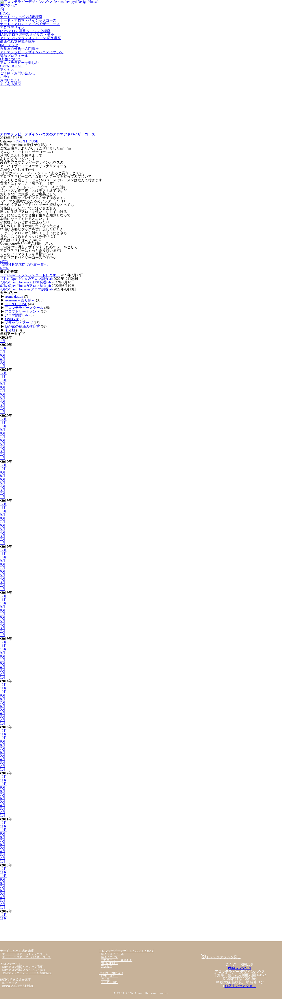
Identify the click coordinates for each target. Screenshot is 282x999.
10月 (3, 380)
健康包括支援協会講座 (17, 41)
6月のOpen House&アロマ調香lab (25, 286)
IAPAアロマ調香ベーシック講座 (25, 31)
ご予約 (5, 77)
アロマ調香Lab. (17, 315)
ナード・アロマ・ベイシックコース (28, 20)
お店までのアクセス (240, 986)
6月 (2, 355)
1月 (2, 366)
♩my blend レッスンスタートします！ (30, 275)
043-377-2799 (241, 968)
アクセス (11, 5)
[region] (141, 109)
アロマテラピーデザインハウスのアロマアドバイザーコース (47, 134)
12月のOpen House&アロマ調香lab (26, 279)
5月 (2, 398)
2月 (2, 408)
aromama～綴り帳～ (20, 300)
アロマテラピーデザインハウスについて (31, 52)
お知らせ (12, 319)
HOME (5, 13)
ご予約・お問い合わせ (17, 73)
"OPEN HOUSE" (24, 264)
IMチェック (9, 45)
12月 (3, 348)
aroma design (14, 296)
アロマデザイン (12, 27)
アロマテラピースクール (24, 308)
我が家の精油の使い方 (22, 326)
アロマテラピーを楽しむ (19, 63)
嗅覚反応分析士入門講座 (19, 48)
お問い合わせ (10, 80)
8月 (2, 387)
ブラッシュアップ (19, 323)
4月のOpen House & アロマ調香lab (26, 289)
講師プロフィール (14, 55)
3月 (2, 362)
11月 (3, 377)
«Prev (4, 261)
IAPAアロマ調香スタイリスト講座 (27, 34)
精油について (10, 59)
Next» (4, 268)
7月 (2, 341)
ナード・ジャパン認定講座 (21, 17)
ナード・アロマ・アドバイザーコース (30, 24)
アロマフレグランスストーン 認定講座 (30, 38)
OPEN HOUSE (11, 66)
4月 (2, 359)
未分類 (10, 330)
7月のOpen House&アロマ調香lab (25, 282)
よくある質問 (10, 84)
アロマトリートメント (22, 311)
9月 (2, 384)
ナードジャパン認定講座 (17, 951)
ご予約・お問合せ (111, 973)
